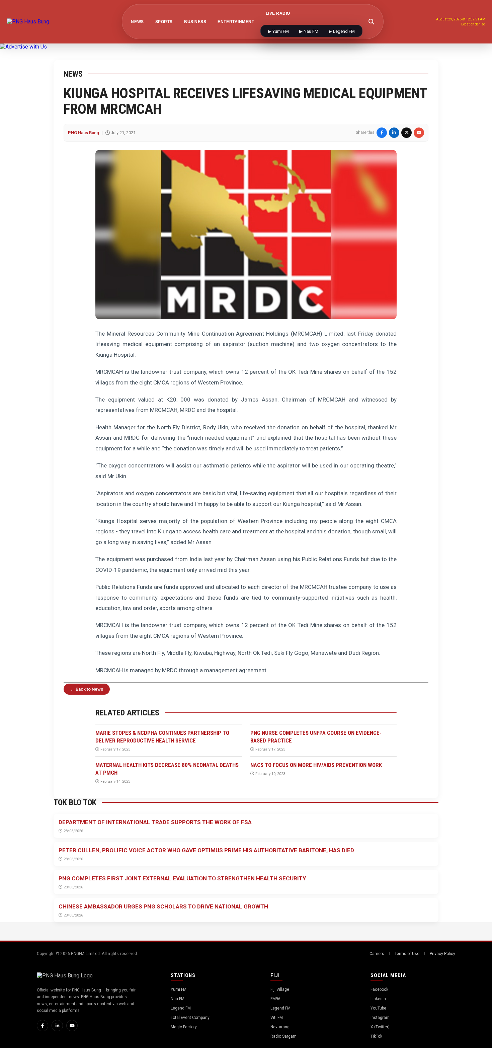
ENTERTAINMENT (236, 21)
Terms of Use (407, 953)
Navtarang (280, 1027)
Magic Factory (184, 1027)
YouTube (378, 1008)
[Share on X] (406, 132)
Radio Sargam (283, 1036)
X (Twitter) (380, 1027)
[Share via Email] (419, 132)
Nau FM (177, 998)
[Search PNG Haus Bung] (371, 22)
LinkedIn (378, 998)
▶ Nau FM (309, 31)
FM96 (275, 998)
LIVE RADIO (278, 13)
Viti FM (276, 1017)
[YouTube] (72, 1025)
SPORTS (164, 21)
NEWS (137, 21)
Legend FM (181, 1008)
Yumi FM (178, 989)
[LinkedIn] (57, 1025)
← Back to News (86, 689)
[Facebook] (42, 1025)
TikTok (376, 1036)
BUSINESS (195, 21)
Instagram (380, 1017)
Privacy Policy (442, 953)
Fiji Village (279, 989)
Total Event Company (190, 1017)
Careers (377, 953)
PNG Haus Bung (83, 132)
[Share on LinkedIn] (394, 132)
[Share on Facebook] (382, 132)
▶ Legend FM (342, 31)
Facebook (379, 989)
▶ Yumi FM (279, 31)
